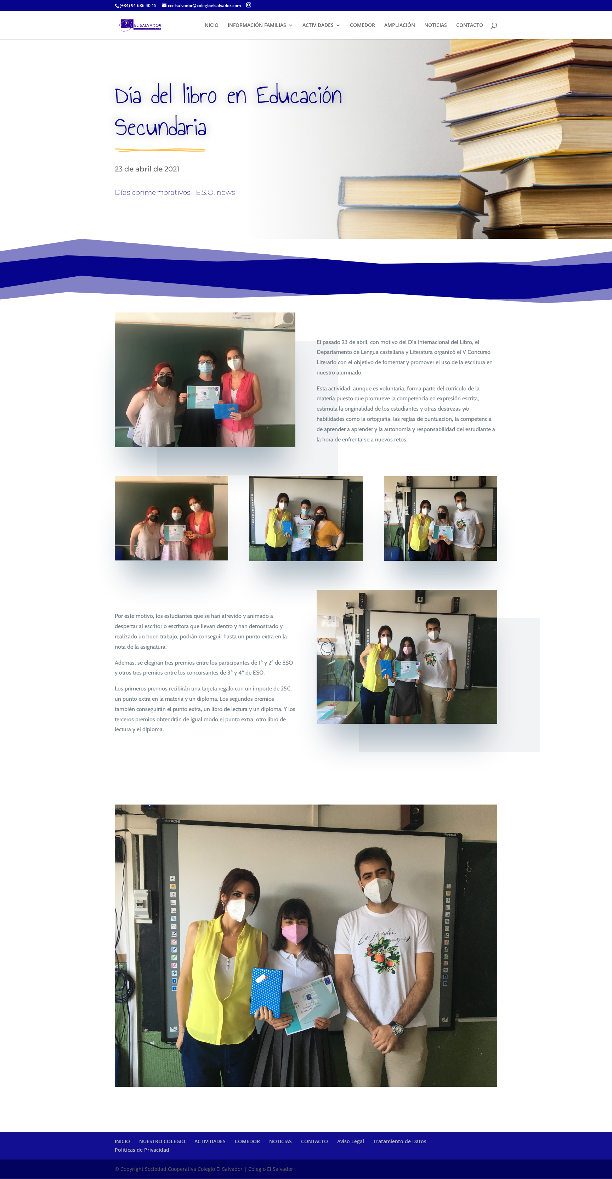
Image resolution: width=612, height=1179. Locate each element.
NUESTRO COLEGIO (162, 1141)
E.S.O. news (215, 192)
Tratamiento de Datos (399, 1141)
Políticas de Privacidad (142, 1149)
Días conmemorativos (152, 192)
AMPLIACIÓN (399, 25)
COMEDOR (362, 25)
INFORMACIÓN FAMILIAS (257, 25)
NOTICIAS (435, 25)
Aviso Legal (350, 1141)
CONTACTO (469, 25)
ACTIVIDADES (318, 25)
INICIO (211, 25)
